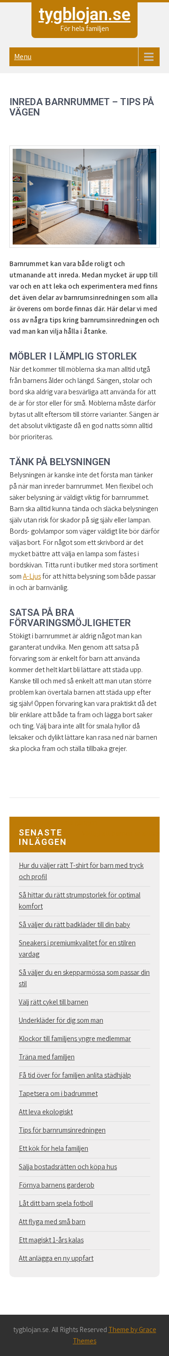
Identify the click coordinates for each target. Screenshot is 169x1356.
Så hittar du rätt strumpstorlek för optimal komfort (79, 900)
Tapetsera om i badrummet (58, 1093)
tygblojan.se (84, 14)
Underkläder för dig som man (61, 1020)
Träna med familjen (47, 1056)
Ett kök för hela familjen (53, 1148)
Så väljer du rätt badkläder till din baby (74, 924)
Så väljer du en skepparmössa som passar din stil (84, 978)
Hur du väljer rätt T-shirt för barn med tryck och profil (81, 871)
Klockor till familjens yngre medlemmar (75, 1038)
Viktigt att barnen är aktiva (121, 833)
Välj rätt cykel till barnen (53, 1001)
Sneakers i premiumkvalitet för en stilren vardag (77, 948)
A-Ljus (32, 576)
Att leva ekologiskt (46, 1111)
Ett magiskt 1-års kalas (51, 1239)
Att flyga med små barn (52, 1221)
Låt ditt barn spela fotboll (56, 1203)
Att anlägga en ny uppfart (56, 1258)
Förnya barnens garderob (56, 1184)
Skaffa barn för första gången (53, 822)
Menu (22, 56)
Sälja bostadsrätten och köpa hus (68, 1166)
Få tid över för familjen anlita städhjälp (75, 1075)
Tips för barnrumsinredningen (62, 1130)
